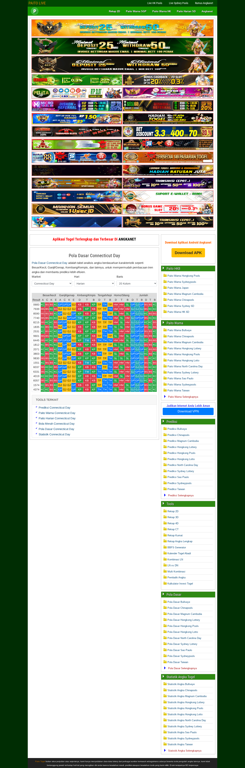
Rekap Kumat (175, 535)
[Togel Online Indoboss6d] (168, 110)
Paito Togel (40, 761)
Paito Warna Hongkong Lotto (183, 360)
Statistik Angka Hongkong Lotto (185, 714)
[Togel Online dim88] (122, 53)
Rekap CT (173, 529)
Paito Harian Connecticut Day (57, 418)
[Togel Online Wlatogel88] (168, 149)
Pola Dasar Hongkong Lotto (182, 632)
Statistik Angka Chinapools (182, 690)
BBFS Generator (176, 547)
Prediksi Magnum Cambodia (183, 441)
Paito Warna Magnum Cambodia (185, 294)
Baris (120, 276)
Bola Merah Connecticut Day (57, 423)
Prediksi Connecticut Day (54, 407)
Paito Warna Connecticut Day (57, 412)
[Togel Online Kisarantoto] (168, 84)
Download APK (188, 253)
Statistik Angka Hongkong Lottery (186, 702)
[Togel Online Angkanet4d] (168, 201)
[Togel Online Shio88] (168, 175)
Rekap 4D (172, 523)
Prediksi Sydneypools (179, 483)
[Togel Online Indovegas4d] (168, 226)
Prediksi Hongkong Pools (181, 453)
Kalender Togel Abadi (179, 553)
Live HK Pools (154, 3)
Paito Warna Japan (178, 287)
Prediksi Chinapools (178, 435)
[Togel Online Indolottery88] (77, 162)
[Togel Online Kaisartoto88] (77, 149)
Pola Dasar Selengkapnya (182, 668)
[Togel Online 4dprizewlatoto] (77, 213)
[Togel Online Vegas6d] (77, 175)
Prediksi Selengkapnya (181, 495)
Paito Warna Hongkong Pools (183, 275)
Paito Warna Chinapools (180, 299)
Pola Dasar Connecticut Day (94, 255)
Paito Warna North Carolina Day (185, 366)
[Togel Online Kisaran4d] (77, 84)
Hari (76, 276)
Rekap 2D (114, 11)
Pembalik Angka (176, 577)
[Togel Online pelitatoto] (77, 97)
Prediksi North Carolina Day (182, 465)
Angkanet (207, 11)
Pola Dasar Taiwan (177, 662)
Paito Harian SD (186, 11)
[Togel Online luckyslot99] (168, 136)
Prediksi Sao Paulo (178, 477)
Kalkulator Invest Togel (180, 583)
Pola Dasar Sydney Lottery (182, 644)
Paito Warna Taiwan (178, 390)
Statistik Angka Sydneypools (183, 738)
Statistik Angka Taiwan (180, 744)
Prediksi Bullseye (177, 428)
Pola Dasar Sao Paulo (179, 650)
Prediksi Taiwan (176, 489)
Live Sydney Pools (178, 3)
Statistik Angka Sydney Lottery (184, 726)
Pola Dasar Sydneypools (181, 656)
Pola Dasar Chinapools (180, 607)
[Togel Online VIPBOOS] (122, 35)
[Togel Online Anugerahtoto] (77, 201)
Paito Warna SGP (136, 11)
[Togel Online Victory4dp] (77, 123)
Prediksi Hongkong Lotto (181, 459)
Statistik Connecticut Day (54, 434)
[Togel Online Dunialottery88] (168, 162)
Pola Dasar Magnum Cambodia (184, 614)
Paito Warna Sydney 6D (180, 306)
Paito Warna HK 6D (178, 311)
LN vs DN (172, 565)
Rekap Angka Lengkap (179, 541)
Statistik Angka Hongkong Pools (185, 708)
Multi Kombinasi (176, 571)
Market (36, 276)
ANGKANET (127, 239)
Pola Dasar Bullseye (178, 602)
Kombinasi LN (175, 559)
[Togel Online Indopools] (168, 213)
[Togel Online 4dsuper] (122, 72)
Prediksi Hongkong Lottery (182, 447)
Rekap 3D (172, 517)
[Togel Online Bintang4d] (168, 188)
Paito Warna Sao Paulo (180, 378)
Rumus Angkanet (204, 3)
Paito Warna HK (161, 11)
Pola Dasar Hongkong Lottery (183, 619)
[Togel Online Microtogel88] (77, 110)
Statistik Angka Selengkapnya (184, 750)
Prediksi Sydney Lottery (180, 471)
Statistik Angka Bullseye (181, 684)
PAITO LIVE (37, 3)
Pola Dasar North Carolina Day (184, 638)
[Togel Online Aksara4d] (77, 188)
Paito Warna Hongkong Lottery (184, 348)
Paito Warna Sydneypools (181, 281)
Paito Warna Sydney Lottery (183, 372)
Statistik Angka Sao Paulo (182, 732)
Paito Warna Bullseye (179, 330)
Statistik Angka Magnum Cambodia (187, 696)
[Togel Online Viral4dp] (168, 97)
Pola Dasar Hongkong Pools (183, 626)
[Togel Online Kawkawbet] (77, 136)
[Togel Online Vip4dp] (168, 123)
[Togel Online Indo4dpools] (77, 226)
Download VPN (188, 411)
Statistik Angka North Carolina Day (186, 720)
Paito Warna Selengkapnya (183, 396)
